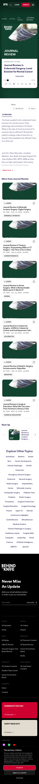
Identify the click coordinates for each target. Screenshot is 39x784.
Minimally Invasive (12, 216)
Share (33, 109)
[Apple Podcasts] (4, 745)
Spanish (26, 547)
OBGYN (13, 547)
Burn (9, 461)
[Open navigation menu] (33, 5)
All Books (5, 640)
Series (4, 630)
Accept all (19, 768)
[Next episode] (35, 435)
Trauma (9, 511)
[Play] (14, 84)
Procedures (9, 502)
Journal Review (30, 19)
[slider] (19, 80)
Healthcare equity (12, 533)
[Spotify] (9, 745)
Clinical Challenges (14, 466)
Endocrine (11, 479)
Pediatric (11, 497)
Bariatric (8, 375)
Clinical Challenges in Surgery (19, 529)
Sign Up (26, 5)
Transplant (9, 538)
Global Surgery (12, 484)
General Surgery (25, 479)
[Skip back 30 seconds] (6, 84)
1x (26, 84)
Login (17, 5)
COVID (29, 466)
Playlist (23, 630)
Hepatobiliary (27, 484)
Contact (5, 692)
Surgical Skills (28, 533)
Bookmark (19, 109)
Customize (19, 778)
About (4, 688)
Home (4, 19)
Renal (31, 538)
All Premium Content (28, 640)
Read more (7, 170)
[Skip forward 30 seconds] (22, 84)
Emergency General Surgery (19, 475)
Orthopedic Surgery (12, 493)
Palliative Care (29, 493)
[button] (19, 200)
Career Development (23, 461)
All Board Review (26, 645)
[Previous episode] (4, 435)
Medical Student (19, 524)
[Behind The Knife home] (5, 4)
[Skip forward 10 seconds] (18, 84)
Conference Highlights (19, 515)
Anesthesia (10, 457)
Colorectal (19, 76)
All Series (20, 19)
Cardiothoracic (11, 256)
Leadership (21, 538)
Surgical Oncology (28, 506)
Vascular (29, 511)
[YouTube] (14, 745)
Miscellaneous (27, 520)
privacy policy (8, 761)
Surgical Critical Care (26, 502)
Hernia (7, 296)
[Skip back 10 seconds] (10, 84)
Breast (30, 457)
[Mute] (30, 84)
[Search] (10, 5)
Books (22, 656)
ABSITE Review (7, 645)
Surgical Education (12, 415)
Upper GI (19, 511)
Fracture (9, 542)
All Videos (24, 625)
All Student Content (9, 666)
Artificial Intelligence (25, 542)
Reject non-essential (19, 773)
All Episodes (6, 625)
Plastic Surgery (25, 497)
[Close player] (34, 84)
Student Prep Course (10, 671)
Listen (12, 19)
